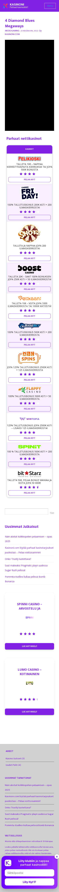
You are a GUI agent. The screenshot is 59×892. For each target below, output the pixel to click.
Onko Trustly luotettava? (18, 558)
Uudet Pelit (11, 765)
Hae (52, 512)
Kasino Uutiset (13, 758)
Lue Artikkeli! (29, 646)
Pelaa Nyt (29, 179)
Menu (50, 5)
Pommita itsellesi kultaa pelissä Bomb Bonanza (29, 825)
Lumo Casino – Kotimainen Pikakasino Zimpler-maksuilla (29, 672)
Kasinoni (17, 4)
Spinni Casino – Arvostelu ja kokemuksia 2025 (29, 606)
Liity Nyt (28, 882)
